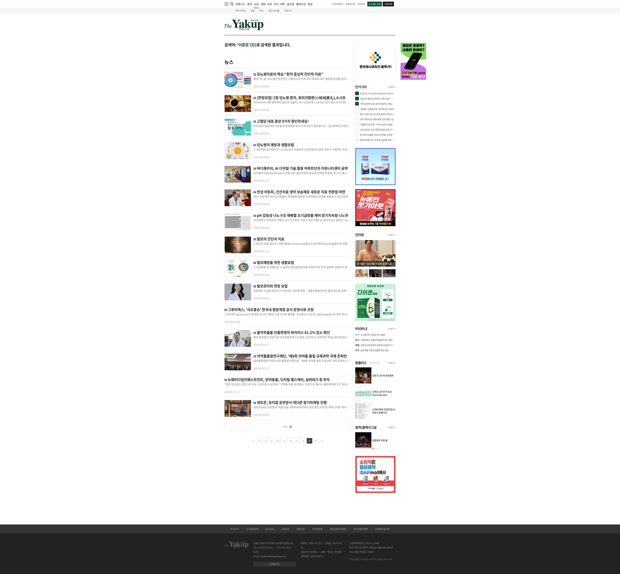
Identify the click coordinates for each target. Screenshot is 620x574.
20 (316, 440)
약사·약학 (279, 4)
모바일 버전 (275, 563)
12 (265, 440)
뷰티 (261, 10)
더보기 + (392, 86)
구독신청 (388, 3)
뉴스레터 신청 (374, 3)
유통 (253, 10)
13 (272, 440)
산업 (256, 4)
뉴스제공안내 (252, 528)
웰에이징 (301, 4)
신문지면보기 (337, 3)
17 (297, 440)
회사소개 (235, 528)
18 (303, 440)
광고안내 (270, 528)
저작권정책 (317, 528)
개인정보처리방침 (338, 528)
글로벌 (290, 4)
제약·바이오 (240, 10)
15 (284, 440)
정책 (249, 4)
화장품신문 (350, 3)
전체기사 (240, 4)
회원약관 (301, 528)
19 (309, 440)
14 (278, 440)
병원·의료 (266, 4)
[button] (373, 448)
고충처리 (285, 528)
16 (290, 440)
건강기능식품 (274, 10)
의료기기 (288, 10)
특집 (310, 4)
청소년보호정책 (360, 528)
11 (259, 440)
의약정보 (361, 3)
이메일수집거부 (382, 528)
